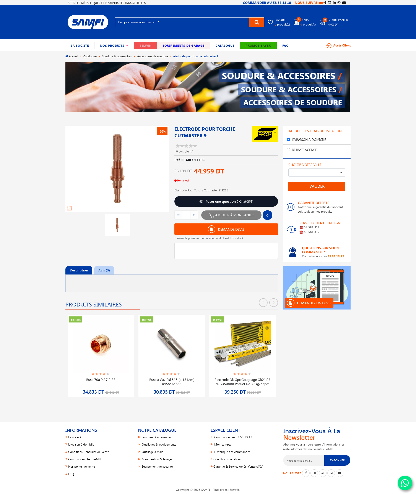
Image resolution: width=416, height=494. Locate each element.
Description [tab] (79, 270)
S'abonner (337, 460)
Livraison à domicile (309, 139)
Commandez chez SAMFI (84, 459)
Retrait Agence (304, 150)
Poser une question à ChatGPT (229, 201)
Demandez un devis (314, 303)
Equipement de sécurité (157, 466)
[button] (114, 45)
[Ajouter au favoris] (267, 215)
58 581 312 (312, 232)
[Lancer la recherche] (256, 22)
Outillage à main (152, 452)
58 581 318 (312, 227)
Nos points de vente (81, 466)
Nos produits (114, 45)
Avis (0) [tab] (104, 270)
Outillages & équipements (158, 444)
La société (80, 45)
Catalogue (225, 45)
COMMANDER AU (267, 2)
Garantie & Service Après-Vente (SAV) (238, 466)
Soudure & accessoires (117, 56)
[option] (101, 353)
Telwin (146, 45)
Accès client (342, 45)
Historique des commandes (231, 452)
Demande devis (231, 229)
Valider (317, 186)
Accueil (73, 56)
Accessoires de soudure (152, 56)
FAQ (285, 45)
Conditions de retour (227, 459)
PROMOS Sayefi (258, 45)
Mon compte (222, 444)
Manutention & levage (156, 459)
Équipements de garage (184, 45)
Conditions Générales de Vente (88, 452)
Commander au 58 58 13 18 (232, 437)
